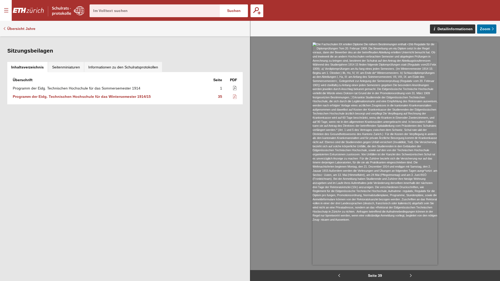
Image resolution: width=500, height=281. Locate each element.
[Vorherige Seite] (339, 275)
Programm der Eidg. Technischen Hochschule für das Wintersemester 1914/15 (82, 96)
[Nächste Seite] (411, 275)
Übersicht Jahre (21, 29)
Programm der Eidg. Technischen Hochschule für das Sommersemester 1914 (76, 88)
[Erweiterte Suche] (257, 10)
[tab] (27, 67)
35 (220, 96)
